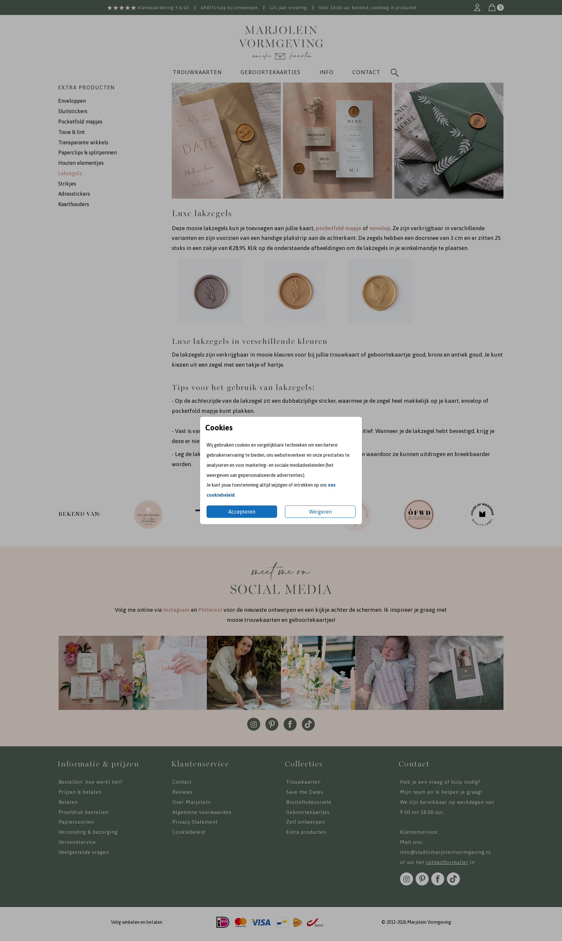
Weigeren (320, 512)
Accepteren (241, 512)
